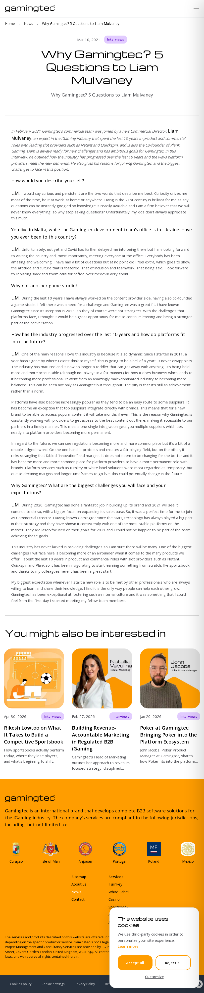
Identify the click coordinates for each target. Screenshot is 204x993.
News (28, 23)
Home (10, 23)
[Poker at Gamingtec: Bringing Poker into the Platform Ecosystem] (170, 709)
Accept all (135, 962)
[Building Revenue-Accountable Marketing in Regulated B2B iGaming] (102, 709)
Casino (114, 899)
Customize (154, 976)
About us (79, 884)
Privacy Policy (85, 984)
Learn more (128, 946)
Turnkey (115, 884)
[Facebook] (199, 984)
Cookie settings (53, 984)
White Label (118, 891)
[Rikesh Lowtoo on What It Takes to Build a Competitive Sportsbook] (34, 709)
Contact (78, 899)
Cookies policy (21, 984)
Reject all (173, 962)
